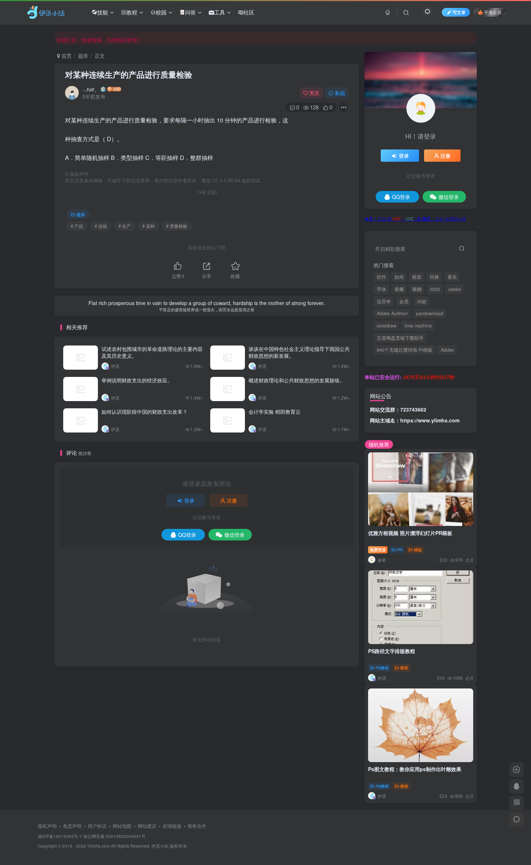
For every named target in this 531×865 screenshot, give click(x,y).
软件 (381, 277)
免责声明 (72, 825)
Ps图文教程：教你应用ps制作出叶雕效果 (414, 769)
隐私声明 (47, 825)
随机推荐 (379, 444)
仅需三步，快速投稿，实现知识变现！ (99, 38)
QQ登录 (187, 534)
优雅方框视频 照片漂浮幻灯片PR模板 (410, 532)
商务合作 (196, 825)
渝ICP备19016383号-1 (60, 836)
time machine (418, 325)
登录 (189, 500)
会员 (404, 301)
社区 (248, 12)
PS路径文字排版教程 (391, 651)
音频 (399, 289)
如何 (399, 277)
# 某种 (148, 226)
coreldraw (386, 325)
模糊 (417, 289)
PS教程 (382, 667)
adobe (454, 289)
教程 (131, 12)
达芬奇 (384, 301)
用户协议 (97, 825)
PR (399, 549)
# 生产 (124, 226)
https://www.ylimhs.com (429, 420)
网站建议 (147, 825)
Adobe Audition (392, 313)
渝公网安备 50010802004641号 (114, 836)
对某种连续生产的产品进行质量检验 (128, 74)
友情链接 (172, 825)
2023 (435, 289)
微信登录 (234, 534)
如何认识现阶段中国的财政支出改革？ (144, 411)
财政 (417, 277)
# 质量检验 (176, 226)
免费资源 (378, 549)
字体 (381, 289)
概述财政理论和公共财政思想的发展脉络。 (297, 380)
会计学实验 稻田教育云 (275, 411)
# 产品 (77, 226)
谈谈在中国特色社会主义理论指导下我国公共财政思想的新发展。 (299, 352)
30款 (422, 301)
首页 (66, 55)
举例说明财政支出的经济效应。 (137, 380)
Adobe (447, 350)
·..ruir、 (90, 89)
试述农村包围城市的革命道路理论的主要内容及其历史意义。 (152, 352)
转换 (434, 277)
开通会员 (492, 12)
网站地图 (122, 825)
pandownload (429, 313)
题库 (83, 55)
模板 (418, 549)
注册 (232, 500)
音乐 (452, 277)
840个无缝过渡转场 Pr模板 (404, 350)
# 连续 (101, 226)
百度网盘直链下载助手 (400, 338)
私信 (340, 92)
